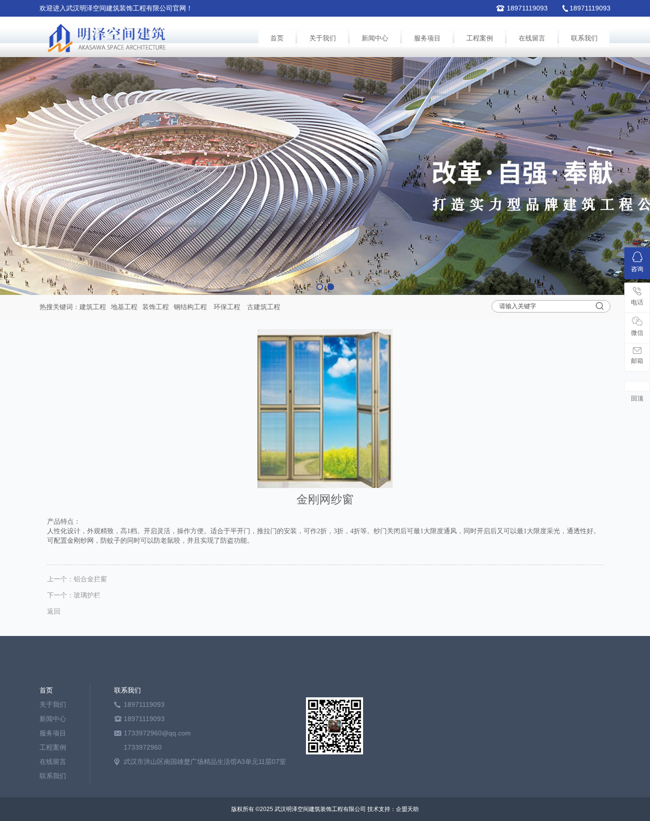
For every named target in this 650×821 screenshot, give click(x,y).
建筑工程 (92, 307)
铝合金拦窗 (90, 579)
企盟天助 (407, 809)
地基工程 (124, 307)
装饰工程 (155, 307)
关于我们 (322, 38)
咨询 (637, 269)
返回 (53, 611)
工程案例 (479, 38)
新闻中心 (375, 38)
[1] (325, 176)
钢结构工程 (190, 307)
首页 (277, 38)
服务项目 (427, 38)
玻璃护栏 (87, 595)
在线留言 (532, 38)
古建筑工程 (263, 307)
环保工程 (227, 307)
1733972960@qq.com (157, 733)
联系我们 (584, 38)
